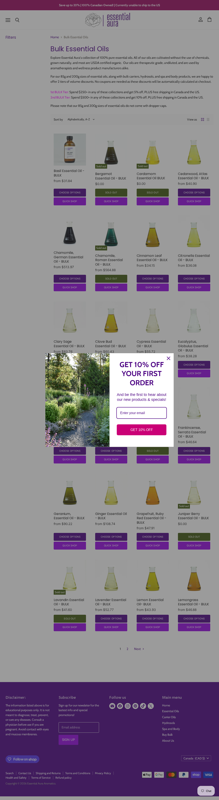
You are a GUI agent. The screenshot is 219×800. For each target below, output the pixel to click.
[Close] (168, 358)
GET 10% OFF (141, 430)
